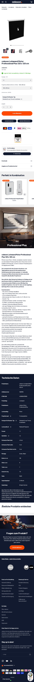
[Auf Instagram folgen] (3, 661)
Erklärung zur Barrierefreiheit (22, 600)
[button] (5, 51)
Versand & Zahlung (6, 582)
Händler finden (18, 153)
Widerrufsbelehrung (7, 588)
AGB (3, 620)
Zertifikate (21, 591)
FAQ (20, 585)
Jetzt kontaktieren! (17, 547)
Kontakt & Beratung (23, 582)
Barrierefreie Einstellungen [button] (25, 596)
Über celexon (5, 609)
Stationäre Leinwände (21, 7)
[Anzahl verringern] (4, 107)
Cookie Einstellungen (24, 593)
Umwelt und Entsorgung (8, 596)
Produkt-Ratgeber (23, 588)
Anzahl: (3, 104)
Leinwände (11, 7)
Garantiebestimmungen (8, 593)
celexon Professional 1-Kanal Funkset (14, 198)
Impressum (4, 623)
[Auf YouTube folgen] (7, 661)
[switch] (30, 680)
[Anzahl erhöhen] (10, 107)
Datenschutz (5, 617)
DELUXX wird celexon (7, 612)
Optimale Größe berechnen (25, 120)
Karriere (4, 615)
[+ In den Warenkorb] (24, 194)
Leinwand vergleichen (9, 120)
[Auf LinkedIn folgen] (11, 661)
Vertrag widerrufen (6, 591)
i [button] (21, 99)
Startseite (4, 7)
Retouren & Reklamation (8, 585)
